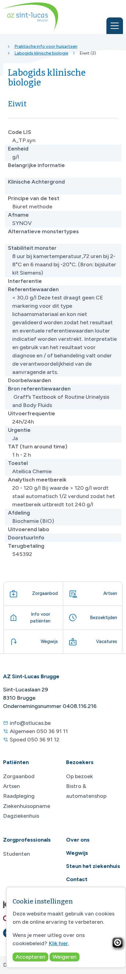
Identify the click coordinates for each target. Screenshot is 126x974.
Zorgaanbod (19, 776)
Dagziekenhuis (21, 815)
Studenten (16, 853)
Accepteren (30, 956)
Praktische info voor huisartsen (45, 46)
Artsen (11, 786)
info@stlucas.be (30, 723)
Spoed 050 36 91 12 (34, 739)
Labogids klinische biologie (41, 53)
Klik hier (58, 943)
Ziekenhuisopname (26, 806)
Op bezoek (79, 776)
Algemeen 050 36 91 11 (39, 731)
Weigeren (64, 956)
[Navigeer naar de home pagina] (30, 17)
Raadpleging (19, 796)
